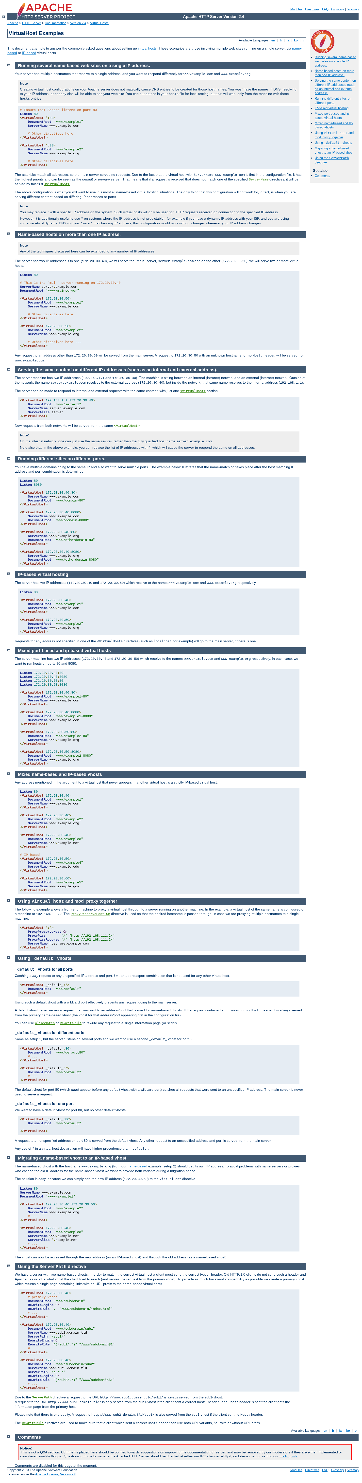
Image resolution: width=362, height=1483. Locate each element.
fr (281, 40)
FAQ (325, 9)
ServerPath (42, 1397)
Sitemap (353, 9)
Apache (12, 23)
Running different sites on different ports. (333, 101)
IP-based (29, 53)
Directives (312, 9)
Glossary (337, 9)
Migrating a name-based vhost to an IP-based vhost (334, 150)
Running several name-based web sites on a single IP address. (335, 61)
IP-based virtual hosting (331, 108)
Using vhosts (333, 142)
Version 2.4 (78, 23)
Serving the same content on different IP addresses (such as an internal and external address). (335, 87)
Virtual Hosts (99, 23)
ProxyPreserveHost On (90, 914)
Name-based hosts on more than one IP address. (334, 73)
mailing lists (288, 1456)
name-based (137, 1166)
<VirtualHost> (57, 184)
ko (296, 40)
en (273, 40)
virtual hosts (147, 48)
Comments (322, 176)
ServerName (258, 179)
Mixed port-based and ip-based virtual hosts (332, 116)
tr (303, 40)
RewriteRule (71, 1023)
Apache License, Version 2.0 (55, 1474)
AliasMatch (45, 1023)
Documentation (55, 23)
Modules (296, 9)
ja (288, 40)
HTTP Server (31, 23)
